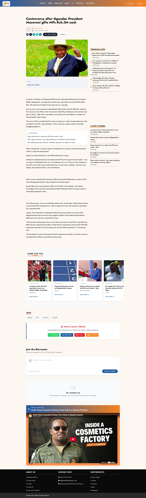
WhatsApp (54, 335)
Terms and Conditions (33, 490)
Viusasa (94, 481)
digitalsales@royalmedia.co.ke (68, 481)
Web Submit (68, 335)
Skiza (93, 487)
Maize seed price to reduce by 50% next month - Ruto (45, 136)
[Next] (123, 281)
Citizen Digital (95, 477)
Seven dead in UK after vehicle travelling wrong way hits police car (106, 87)
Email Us (80, 335)
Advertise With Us (32, 477)
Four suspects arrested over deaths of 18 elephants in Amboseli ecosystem (105, 62)
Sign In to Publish (110, 371)
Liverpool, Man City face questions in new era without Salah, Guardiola (104, 131)
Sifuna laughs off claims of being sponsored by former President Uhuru (105, 79)
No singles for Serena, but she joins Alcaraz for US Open (104, 154)
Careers (29, 484)
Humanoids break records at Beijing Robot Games (104, 138)
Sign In (140, 4)
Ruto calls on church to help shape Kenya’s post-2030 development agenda (105, 54)
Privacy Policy (31, 481)
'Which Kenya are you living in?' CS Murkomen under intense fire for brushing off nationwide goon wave (104, 70)
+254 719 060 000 (65, 477)
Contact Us (30, 487)
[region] (75, 281)
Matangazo (95, 490)
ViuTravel (94, 484)
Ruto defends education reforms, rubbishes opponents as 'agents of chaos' (51, 142)
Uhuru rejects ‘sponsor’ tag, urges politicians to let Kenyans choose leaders (51, 139)
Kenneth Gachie (38, 28)
